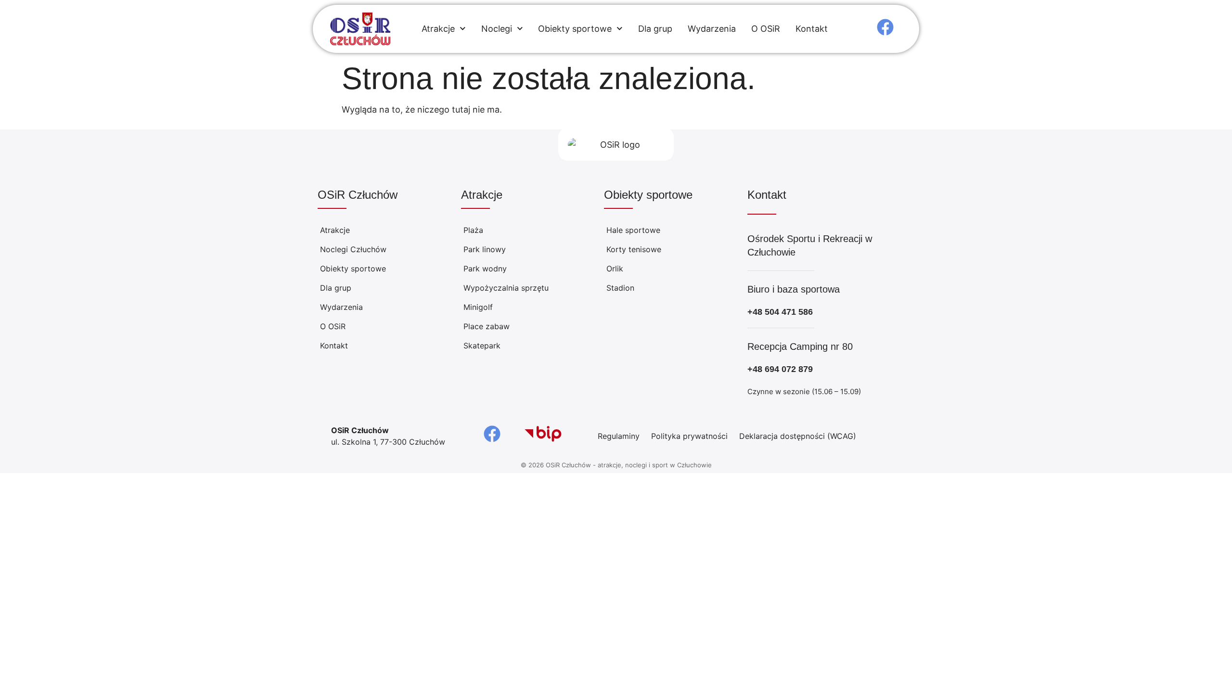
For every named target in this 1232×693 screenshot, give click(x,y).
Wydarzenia (712, 29)
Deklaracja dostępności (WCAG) (797, 436)
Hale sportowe (633, 230)
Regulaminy (619, 436)
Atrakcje (438, 29)
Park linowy (484, 249)
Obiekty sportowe (575, 29)
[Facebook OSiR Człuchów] (885, 27)
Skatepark (481, 345)
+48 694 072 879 (780, 369)
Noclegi (496, 29)
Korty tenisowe (633, 249)
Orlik (614, 268)
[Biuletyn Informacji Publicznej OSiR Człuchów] (543, 434)
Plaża (473, 230)
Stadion (620, 288)
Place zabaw (486, 326)
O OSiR (765, 29)
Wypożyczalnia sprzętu (506, 288)
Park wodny (485, 268)
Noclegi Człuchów (353, 249)
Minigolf (478, 307)
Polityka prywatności (689, 436)
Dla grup (655, 29)
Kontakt (812, 29)
